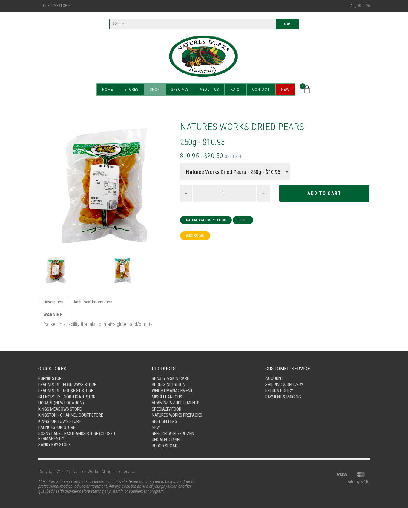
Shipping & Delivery (284, 384)
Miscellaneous (167, 397)
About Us (209, 89)
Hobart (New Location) (61, 403)
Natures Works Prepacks (206, 220)
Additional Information (92, 302)
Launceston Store (56, 427)
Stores (132, 89)
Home (107, 89)
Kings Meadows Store (60, 409)
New (285, 89)
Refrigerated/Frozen (173, 433)
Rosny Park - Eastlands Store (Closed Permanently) (76, 436)
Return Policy (279, 390)
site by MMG (359, 481)
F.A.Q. (235, 89)
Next (161, 186)
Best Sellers (164, 421)
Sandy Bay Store (54, 444)
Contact (261, 89)
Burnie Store (51, 378)
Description (53, 302)
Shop (155, 89)
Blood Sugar (164, 446)
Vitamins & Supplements (176, 403)
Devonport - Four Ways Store (67, 384)
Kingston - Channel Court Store (70, 415)
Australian (195, 236)
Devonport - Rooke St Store (65, 390)
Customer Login (57, 6)
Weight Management (172, 390)
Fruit (243, 220)
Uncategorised (167, 439)
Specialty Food (166, 409)
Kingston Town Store (59, 421)
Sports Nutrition (168, 384)
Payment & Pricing (283, 397)
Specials (179, 89)
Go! (287, 24)
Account (274, 378)
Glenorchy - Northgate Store (68, 397)
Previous (48, 186)
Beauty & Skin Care (170, 378)
